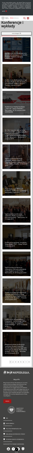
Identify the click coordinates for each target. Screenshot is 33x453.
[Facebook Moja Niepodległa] (13, 449)
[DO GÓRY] (16, 449)
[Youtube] (8, 449)
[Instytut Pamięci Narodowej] (5, 18)
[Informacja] (23, 449)
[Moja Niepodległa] (14, 18)
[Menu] (28, 18)
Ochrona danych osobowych (15, 439)
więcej (7, 401)
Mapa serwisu (10, 423)
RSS (7, 418)
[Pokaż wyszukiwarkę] (24, 18)
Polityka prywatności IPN (13, 428)
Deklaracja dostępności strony (15, 434)
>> (29, 362)
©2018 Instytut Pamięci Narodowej (13, 444)
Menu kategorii (15, 33)
